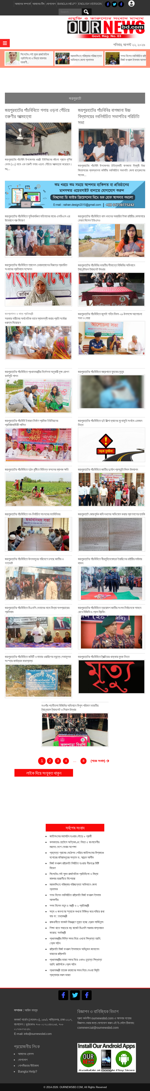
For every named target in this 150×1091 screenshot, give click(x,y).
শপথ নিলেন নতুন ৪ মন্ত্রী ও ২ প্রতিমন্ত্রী (69, 905)
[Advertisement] (76, 77)
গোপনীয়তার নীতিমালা (28, 1065)
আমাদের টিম (38, 3)
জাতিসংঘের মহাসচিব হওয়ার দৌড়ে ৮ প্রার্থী (71, 836)
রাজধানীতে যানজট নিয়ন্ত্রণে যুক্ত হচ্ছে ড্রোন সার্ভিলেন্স (76, 922)
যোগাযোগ (51, 3)
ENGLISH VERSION (90, 3)
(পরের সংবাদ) (98, 761)
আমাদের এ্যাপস (26, 1054)
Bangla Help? (66, 3)
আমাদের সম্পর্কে (23, 3)
